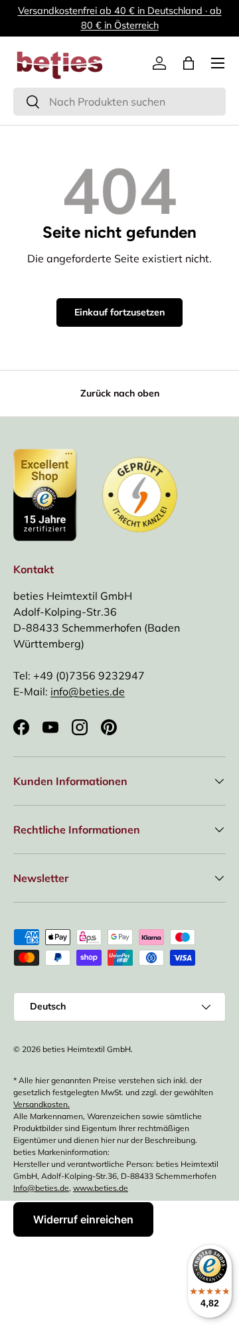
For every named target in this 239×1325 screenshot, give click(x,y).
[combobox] (119, 102)
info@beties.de (87, 691)
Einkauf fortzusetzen (119, 312)
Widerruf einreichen (83, 1219)
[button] (188, 63)
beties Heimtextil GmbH (86, 1049)
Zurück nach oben (119, 393)
